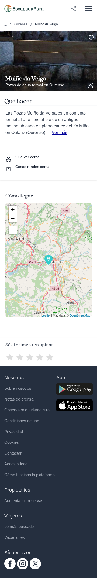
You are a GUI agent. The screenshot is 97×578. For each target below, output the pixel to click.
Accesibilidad (15, 464)
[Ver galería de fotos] (90, 84)
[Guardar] (91, 37)
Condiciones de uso (21, 420)
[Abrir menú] (88, 8)
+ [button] (13, 209)
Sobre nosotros (17, 388)
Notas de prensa (18, 399)
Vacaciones (14, 537)
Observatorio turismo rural (27, 410)
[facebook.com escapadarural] (10, 568)
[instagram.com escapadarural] (22, 568)
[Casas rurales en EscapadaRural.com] (24, 8)
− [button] (13, 218)
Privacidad (13, 431)
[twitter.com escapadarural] (35, 568)
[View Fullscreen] (13, 230)
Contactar (13, 453)
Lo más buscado (19, 526)
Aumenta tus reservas (23, 500)
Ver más (59, 132)
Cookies (11, 442)
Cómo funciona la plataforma (29, 474)
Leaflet (45, 315)
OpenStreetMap (80, 315)
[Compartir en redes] (73, 8)
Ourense (20, 24)
